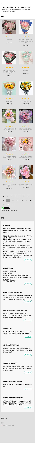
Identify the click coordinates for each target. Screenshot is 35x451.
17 (28, 196)
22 (22, 200)
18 (3, 200)
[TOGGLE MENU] (2, 16)
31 (8, 204)
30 (3, 204)
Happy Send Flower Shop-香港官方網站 (16, 8)
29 (31, 200)
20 (12, 200)
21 (17, 200)
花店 (2, 423)
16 (23, 196)
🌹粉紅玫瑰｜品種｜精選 (7, 425)
